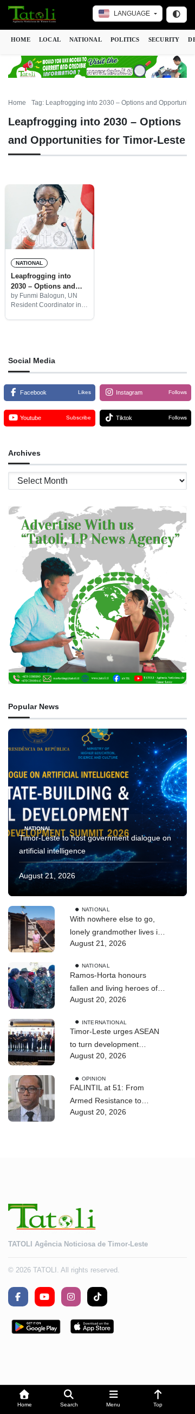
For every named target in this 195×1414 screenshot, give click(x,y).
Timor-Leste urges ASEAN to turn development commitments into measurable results (114, 1039)
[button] (24, 1400)
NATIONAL (85, 39)
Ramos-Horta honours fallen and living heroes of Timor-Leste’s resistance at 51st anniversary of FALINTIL (116, 983)
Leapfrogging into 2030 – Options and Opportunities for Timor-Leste (43, 281)
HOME (20, 39)
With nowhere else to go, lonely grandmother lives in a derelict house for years (116, 927)
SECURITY (164, 39)
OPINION (94, 1078)
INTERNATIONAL (104, 1022)
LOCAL (50, 39)
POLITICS (125, 39)
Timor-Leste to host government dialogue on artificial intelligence (95, 844)
